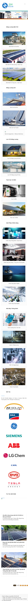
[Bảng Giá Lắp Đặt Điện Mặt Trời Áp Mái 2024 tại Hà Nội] (14, 532)
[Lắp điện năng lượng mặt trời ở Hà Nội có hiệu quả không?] (14, 505)
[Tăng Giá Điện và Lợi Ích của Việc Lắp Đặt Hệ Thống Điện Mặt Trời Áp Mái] (14, 560)
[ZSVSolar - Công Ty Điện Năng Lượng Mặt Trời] (7, 5)
